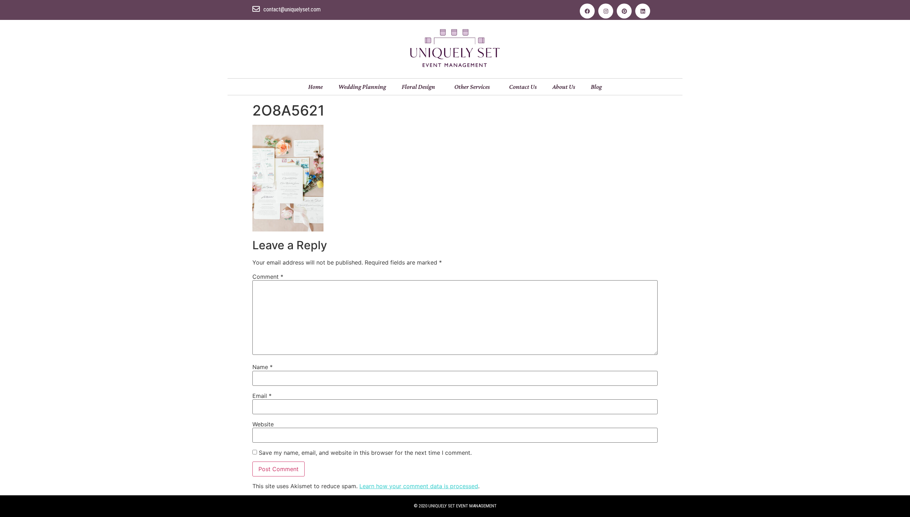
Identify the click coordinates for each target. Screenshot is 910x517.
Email (262, 396)
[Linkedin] (642, 11)
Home (315, 86)
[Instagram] (605, 11)
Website (263, 424)
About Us (563, 86)
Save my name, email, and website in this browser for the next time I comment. (365, 452)
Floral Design (418, 86)
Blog (596, 86)
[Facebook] (587, 11)
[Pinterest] (624, 11)
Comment (267, 276)
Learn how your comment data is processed (418, 486)
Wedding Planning (362, 86)
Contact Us (523, 86)
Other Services (472, 86)
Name (262, 367)
